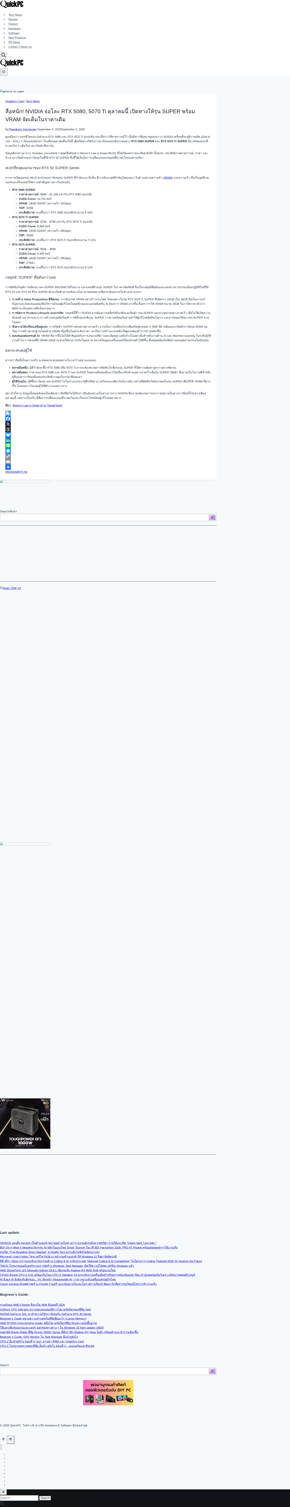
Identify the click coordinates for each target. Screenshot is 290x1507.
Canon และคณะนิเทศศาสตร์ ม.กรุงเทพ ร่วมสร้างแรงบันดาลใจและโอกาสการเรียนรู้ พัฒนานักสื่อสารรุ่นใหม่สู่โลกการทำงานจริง (78, 1284)
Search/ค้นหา (8, 511)
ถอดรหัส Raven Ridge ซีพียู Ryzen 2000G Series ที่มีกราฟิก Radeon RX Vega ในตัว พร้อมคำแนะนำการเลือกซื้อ (69, 1332)
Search (4, 1365)
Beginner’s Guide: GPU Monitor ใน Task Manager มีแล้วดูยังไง (39, 1337)
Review (13, 19)
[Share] (108, 467)
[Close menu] (1, 1447)
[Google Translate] (108, 413)
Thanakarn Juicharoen (23, 129)
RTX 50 (21, 472)
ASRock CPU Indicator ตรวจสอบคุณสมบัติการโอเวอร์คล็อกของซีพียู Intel (45, 1309)
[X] (108, 424)
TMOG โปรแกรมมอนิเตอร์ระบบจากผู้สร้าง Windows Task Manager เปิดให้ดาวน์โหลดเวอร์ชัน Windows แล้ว (67, 1266)
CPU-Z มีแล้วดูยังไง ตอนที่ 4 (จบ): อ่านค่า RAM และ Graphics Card (42, 1341)
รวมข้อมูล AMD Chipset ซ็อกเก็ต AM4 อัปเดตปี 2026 (32, 1304)
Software (13, 33)
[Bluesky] (108, 435)
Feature (13, 24)
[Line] (108, 445)
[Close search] (3, 1492)
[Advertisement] (100, 553)
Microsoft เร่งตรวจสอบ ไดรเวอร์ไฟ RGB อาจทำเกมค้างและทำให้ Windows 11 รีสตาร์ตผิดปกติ (58, 1256)
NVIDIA (10, 472)
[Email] (108, 461)
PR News (14, 42)
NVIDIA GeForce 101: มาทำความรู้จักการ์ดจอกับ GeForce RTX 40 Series (45, 1314)
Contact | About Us (20, 47)
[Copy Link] (108, 456)
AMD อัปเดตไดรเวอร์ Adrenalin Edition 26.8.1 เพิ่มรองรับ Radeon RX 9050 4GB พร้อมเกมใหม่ (58, 1270)
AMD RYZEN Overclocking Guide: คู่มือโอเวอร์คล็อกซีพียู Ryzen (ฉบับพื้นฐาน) (48, 1323)
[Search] (212, 517)
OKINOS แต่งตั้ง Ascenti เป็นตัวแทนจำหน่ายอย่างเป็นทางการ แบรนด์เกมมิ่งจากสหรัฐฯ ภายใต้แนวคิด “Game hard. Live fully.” (78, 1243)
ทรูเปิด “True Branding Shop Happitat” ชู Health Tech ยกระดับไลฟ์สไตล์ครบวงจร (50, 1252)
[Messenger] (108, 451)
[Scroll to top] (3, 1440)
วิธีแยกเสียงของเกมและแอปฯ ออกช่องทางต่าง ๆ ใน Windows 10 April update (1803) (52, 1327)
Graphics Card (14, 101)
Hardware (14, 28)
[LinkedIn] (108, 440)
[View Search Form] (3, 55)
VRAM (168, 177)
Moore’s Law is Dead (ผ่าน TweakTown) (37, 405)
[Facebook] (108, 418)
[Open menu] (4, 72)
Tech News (15, 14)
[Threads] (108, 429)
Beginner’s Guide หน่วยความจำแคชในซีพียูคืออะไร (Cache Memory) (43, 1318)
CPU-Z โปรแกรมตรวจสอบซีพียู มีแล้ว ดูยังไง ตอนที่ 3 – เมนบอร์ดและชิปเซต (47, 1346)
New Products (17, 37)
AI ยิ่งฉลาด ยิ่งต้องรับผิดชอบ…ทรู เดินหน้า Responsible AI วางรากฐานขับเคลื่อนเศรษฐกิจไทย (58, 1279)
